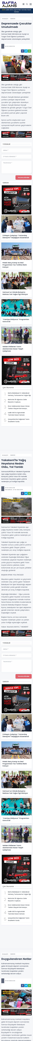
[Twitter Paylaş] (26, 51)
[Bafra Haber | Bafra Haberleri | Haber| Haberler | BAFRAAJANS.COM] (10, 4)
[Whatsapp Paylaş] (29, 51)
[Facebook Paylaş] (22, 51)
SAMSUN (12, 19)
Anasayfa (5, 19)
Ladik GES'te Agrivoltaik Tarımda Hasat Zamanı (16, 11)
